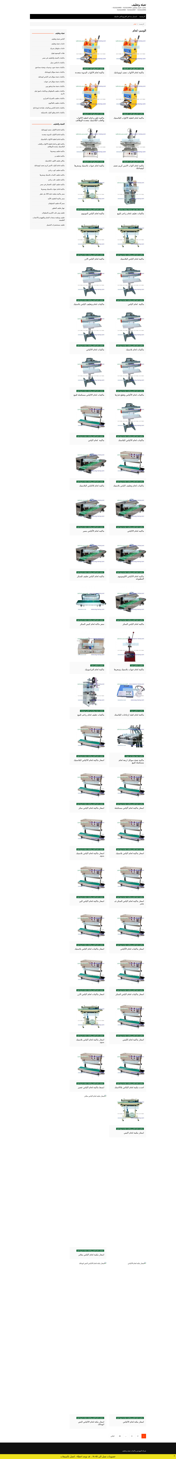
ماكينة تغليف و (60, 156)
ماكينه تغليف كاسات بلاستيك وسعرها (52, 175)
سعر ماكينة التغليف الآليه (56, 198)
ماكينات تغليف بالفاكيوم (57, 103)
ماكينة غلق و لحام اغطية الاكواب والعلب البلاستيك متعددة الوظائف (51, 145)
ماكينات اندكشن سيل (137, 665)
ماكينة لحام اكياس (136, 304)
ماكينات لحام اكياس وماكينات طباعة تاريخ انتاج (90, 209)
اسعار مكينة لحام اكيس (134, 1133)
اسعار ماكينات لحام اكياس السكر (130, 994)
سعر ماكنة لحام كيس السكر (92, 624)
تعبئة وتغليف (139, 4)
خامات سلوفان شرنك (57, 48)
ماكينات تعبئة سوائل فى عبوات (134, 756)
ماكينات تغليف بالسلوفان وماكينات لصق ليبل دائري (49, 92)
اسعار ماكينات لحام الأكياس (132, 949)
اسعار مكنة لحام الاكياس (133, 1422)
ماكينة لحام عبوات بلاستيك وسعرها (89, 166)
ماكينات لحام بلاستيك (135, 349)
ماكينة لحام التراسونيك (94, 669)
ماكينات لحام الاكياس (95, 349)
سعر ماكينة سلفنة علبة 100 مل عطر (52, 194)
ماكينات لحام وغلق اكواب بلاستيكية (133, 68)
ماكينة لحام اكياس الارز (94, 259)
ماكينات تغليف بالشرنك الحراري (54, 98)
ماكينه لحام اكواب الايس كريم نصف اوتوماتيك (49, 165)
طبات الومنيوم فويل (58, 53)
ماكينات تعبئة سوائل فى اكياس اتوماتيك (92, 711)
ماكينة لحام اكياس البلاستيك (132, 259)
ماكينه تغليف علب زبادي (56, 180)
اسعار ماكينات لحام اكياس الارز (90, 994)
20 (120, 1436)
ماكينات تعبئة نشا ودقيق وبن (55, 86)
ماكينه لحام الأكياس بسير (93, 531)
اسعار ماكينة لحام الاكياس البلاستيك (89, 760)
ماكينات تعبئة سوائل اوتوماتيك (55, 72)
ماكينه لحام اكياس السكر (133, 624)
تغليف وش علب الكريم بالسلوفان (53, 213)
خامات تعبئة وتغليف (58, 44)
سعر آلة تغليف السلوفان (56, 203)
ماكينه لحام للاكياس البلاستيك (91, 486)
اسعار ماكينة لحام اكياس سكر (91, 808)
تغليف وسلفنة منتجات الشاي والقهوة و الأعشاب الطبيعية (49, 219)
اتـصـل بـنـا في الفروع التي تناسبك (125, 16)
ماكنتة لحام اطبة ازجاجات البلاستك (129, 715)
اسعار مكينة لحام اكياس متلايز (91, 1255)
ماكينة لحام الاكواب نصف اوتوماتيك (129, 72)
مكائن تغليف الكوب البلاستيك (55, 161)
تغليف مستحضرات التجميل (56, 225)
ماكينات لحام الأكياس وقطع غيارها (129, 395)
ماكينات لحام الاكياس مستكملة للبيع (89, 395)
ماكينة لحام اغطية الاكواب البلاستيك (129, 118)
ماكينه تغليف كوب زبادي (56, 170)
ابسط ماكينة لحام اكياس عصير (91, 1087)
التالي (112, 1436)
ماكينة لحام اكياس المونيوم (92, 213)
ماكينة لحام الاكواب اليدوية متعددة (89, 72)
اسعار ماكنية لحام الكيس (133, 1040)
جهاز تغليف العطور (58, 208)
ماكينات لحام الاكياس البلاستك (131, 440)
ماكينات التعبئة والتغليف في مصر (53, 58)
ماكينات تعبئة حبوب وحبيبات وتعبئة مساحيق (131, 209)
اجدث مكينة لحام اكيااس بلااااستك (129, 1087)
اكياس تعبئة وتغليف (58, 39)
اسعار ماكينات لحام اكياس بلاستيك (89, 949)
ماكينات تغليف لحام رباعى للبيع (130, 213)
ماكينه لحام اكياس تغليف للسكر (90, 576)
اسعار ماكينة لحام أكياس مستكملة (129, 808)
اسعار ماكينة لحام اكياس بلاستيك (130, 853)
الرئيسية (142, 16)
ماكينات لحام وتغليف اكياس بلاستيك (89, 304)
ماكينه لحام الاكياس (135, 531)
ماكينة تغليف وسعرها (57, 151)
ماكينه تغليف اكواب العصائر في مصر (52, 184)
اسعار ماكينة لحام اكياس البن (91, 901)
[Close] (174, 1455)
